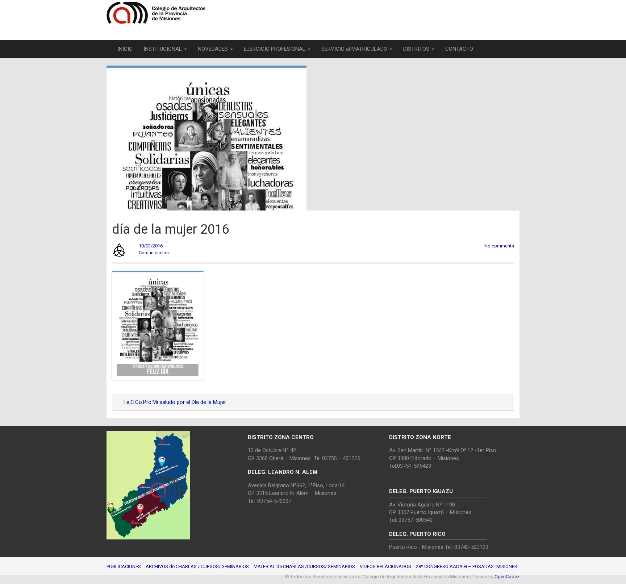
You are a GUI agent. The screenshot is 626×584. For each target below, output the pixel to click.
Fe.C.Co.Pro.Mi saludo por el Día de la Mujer (174, 402)
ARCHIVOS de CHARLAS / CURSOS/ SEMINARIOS (197, 566)
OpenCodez (506, 576)
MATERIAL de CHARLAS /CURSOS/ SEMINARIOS (304, 566)
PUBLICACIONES (124, 566)
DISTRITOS (417, 49)
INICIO (125, 49)
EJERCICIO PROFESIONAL (275, 49)
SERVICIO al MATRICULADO (355, 49)
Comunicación (154, 252)
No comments (499, 246)
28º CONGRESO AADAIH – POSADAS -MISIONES (466, 566)
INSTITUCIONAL (163, 49)
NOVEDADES (213, 49)
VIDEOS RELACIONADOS (385, 566)
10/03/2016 (151, 246)
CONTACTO (459, 49)
